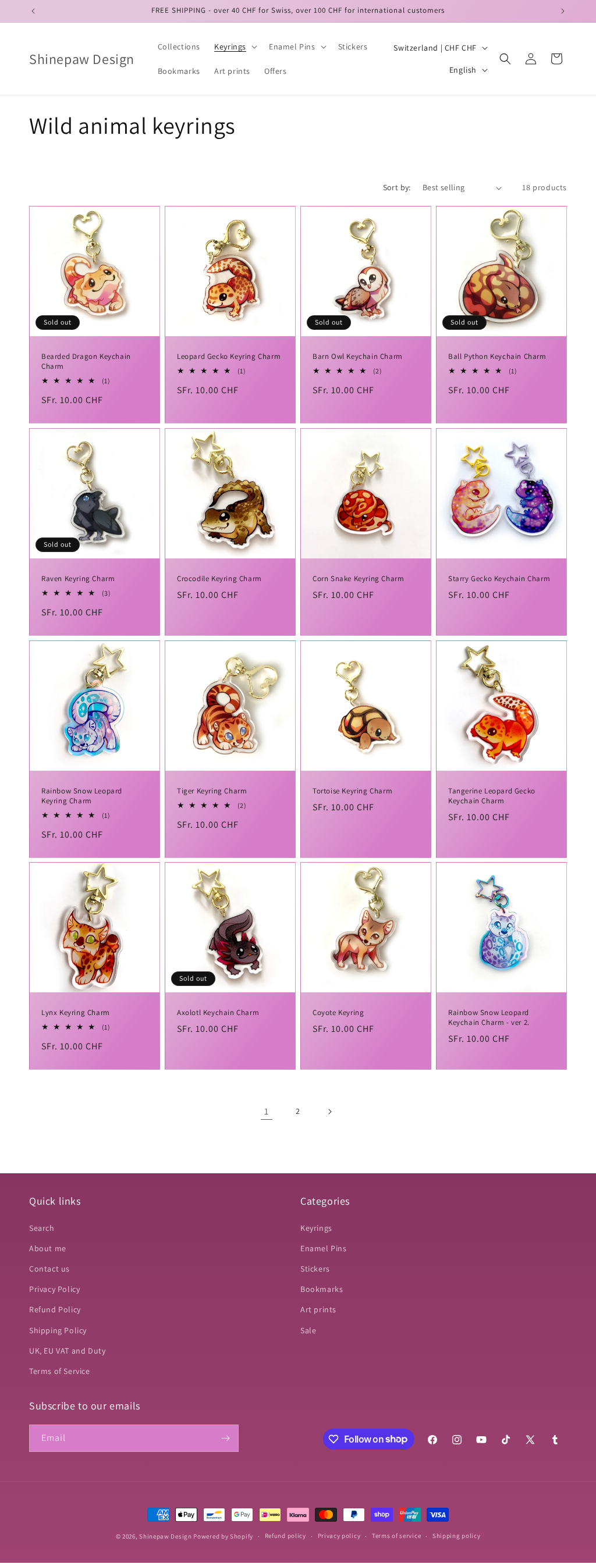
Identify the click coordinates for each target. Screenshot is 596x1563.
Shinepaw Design (165, 1536)
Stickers (315, 1268)
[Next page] (329, 1111)
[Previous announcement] (33, 11)
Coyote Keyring (338, 1012)
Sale (308, 1330)
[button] (234, 46)
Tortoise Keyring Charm (352, 791)
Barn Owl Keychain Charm (358, 356)
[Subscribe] (225, 1438)
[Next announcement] (563, 11)
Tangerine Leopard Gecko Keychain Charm (491, 796)
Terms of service (396, 1536)
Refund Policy (55, 1309)
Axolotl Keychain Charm (218, 1012)
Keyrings (316, 1228)
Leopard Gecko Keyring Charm (229, 356)
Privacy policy (339, 1536)
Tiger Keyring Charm (212, 791)
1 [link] (266, 1111)
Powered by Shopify (223, 1536)
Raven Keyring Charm (78, 578)
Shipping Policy (58, 1330)
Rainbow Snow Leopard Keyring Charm (81, 796)
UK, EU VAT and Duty (67, 1350)
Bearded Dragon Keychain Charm (86, 361)
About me (47, 1248)
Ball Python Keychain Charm (497, 356)
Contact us (49, 1268)
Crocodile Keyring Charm (219, 578)
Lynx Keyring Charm (75, 1012)
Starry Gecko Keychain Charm (499, 578)
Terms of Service (59, 1371)
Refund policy (285, 1536)
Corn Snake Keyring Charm (358, 578)
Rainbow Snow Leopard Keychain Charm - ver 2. (489, 1017)
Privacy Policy (54, 1289)
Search (42, 1228)
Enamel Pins (323, 1248)
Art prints (318, 1309)
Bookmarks (321, 1289)
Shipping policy (456, 1536)
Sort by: (397, 187)
